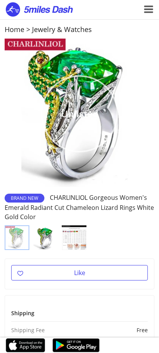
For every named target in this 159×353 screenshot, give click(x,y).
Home (14, 29)
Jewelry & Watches (62, 29)
